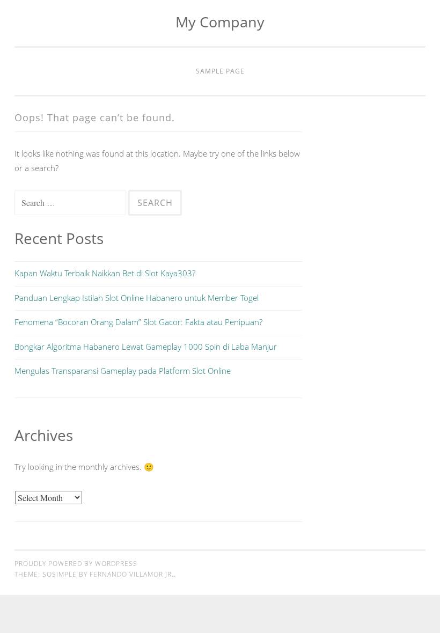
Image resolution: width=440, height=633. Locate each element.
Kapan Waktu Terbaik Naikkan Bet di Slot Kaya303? (104, 273)
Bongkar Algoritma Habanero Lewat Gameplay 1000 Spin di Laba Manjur (145, 346)
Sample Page (220, 71)
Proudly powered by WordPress (75, 563)
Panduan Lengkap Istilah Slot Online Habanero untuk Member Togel (136, 297)
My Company (220, 22)
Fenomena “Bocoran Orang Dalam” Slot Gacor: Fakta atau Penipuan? (138, 321)
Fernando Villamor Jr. (132, 574)
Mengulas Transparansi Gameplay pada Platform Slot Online (122, 370)
